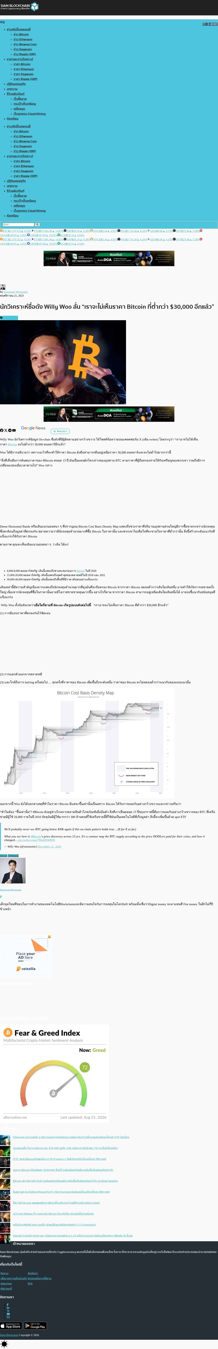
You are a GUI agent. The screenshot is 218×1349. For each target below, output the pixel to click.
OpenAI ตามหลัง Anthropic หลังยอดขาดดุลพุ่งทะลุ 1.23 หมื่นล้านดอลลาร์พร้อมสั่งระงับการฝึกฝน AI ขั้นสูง (73, 1236)
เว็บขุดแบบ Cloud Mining (30, 113)
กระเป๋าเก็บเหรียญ (25, 103)
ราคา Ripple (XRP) (25, 79)
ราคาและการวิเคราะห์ (20, 59)
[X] (6, 431)
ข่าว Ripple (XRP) (25, 54)
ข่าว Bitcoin (21, 34)
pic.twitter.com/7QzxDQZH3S (36, 840)
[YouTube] (14, 431)
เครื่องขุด (19, 108)
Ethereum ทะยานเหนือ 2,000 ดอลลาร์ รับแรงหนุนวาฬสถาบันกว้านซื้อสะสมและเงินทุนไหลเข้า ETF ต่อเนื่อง (71, 1137)
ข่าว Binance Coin (25, 44)
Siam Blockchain (9, 1335)
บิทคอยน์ (13, 855)
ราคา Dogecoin (23, 74)
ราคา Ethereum (24, 69)
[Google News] (33, 431)
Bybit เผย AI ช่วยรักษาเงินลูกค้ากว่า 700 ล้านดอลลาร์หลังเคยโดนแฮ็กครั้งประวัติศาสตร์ (61, 1192)
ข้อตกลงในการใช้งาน (39, 1278)
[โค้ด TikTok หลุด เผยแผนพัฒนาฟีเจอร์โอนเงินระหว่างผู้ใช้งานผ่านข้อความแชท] (5, 1206)
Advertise (6, 1283)
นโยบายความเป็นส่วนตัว (14, 1278)
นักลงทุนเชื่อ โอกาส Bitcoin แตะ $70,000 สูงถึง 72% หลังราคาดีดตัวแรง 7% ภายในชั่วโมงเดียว (65, 1148)
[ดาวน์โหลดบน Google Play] (35, 1326)
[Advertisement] (109, 496)
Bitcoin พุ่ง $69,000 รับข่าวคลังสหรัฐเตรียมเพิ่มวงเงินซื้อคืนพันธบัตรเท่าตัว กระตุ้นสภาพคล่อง (65, 1181)
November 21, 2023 (49, 846)
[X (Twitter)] (8, 1310)
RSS (30, 1283)
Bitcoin (12, 444)
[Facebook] (2, 431)
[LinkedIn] (8, 1307)
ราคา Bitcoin (22, 64)
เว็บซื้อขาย (20, 98)
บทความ (12, 89)
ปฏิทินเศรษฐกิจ (16, 84)
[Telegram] (10, 431)
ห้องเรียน (12, 118)
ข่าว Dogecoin (23, 49)
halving (81, 570)
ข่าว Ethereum (23, 39)
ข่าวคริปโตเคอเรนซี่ (18, 29)
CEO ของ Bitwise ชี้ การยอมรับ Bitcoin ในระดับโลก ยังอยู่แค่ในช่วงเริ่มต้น (53, 1214)
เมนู (2, 21)
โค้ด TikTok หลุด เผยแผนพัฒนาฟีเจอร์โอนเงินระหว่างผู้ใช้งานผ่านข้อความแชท (56, 1203)
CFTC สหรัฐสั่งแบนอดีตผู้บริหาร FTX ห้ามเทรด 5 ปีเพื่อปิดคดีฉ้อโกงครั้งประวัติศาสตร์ (59, 1159)
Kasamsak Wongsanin (16, 291)
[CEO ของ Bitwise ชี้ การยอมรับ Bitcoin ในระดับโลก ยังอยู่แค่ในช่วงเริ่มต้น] (5, 1217)
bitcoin (3, 855)
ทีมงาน (5, 1273)
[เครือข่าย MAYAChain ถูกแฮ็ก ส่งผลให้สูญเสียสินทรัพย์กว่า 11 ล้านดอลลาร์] (5, 1228)
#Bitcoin (36, 836)
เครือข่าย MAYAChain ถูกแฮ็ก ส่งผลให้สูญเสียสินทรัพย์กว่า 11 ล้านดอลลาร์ (54, 1225)
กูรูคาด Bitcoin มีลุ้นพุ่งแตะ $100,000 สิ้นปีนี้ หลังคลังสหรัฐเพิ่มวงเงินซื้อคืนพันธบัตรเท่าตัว (63, 1170)
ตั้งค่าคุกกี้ (6, 1289)
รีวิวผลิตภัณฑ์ (15, 94)
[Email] (8, 1317)
